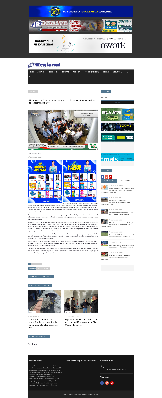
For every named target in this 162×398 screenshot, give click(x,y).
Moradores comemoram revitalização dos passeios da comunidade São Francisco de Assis (43, 323)
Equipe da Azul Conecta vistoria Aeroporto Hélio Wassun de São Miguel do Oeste (81, 322)
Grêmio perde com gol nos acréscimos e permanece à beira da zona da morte (121, 246)
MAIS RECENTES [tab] (109, 181)
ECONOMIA (53, 72)
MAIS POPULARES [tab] (125, 181)
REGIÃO (106, 72)
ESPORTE (65, 72)
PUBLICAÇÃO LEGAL (91, 72)
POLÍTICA (76, 72)
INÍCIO (31, 72)
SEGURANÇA (117, 72)
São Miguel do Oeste (43, 268)
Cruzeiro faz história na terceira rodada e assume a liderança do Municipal (121, 235)
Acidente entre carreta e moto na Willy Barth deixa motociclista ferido (121, 213)
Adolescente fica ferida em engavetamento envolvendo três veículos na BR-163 (115, 202)
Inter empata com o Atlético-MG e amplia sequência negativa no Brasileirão (116, 257)
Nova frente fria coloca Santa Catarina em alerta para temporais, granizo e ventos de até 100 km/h (117, 190)
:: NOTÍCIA (41, 72)
